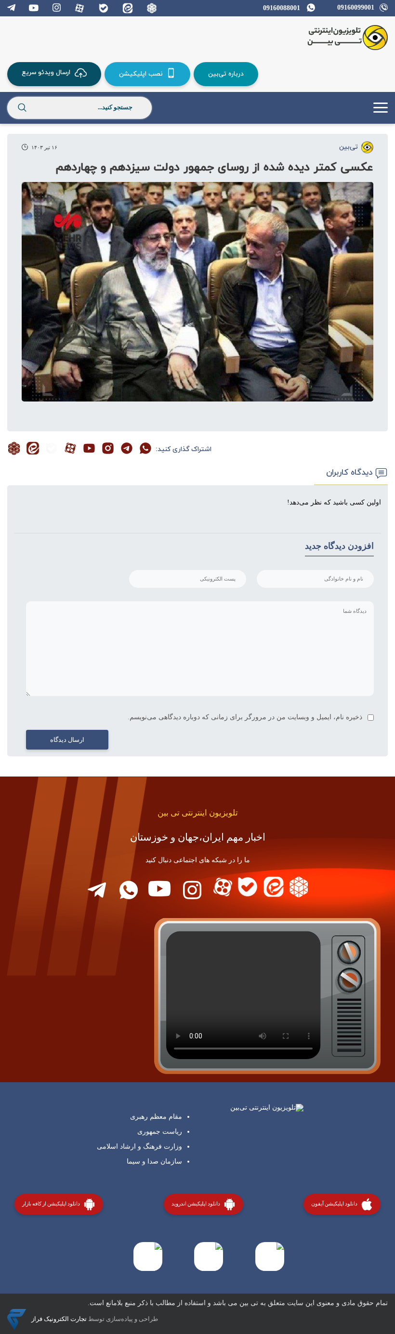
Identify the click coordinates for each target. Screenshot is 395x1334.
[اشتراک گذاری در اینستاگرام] (108, 449)
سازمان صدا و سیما (154, 1161)
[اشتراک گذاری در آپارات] (70, 449)
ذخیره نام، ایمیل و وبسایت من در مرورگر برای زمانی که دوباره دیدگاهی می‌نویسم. (245, 717)
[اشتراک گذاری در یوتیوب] (89, 449)
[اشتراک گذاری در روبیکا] (14, 449)
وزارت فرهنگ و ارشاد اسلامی (139, 1146)
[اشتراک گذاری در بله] (51, 449)
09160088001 (281, 8)
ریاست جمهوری (159, 1131)
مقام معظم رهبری (156, 1116)
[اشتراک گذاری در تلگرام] (126, 449)
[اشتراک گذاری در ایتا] (33, 449)
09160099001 (355, 7)
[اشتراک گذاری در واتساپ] (145, 449)
